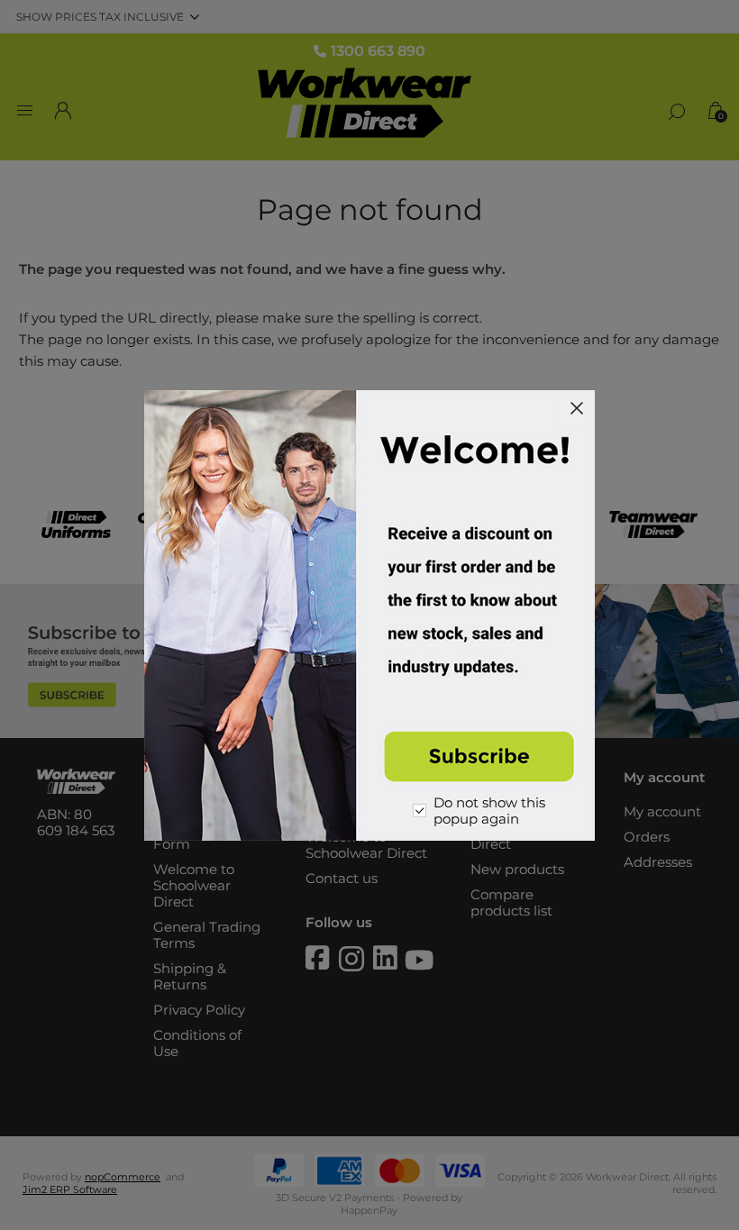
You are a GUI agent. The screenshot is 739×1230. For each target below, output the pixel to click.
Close (577, 408)
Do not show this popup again (489, 811)
